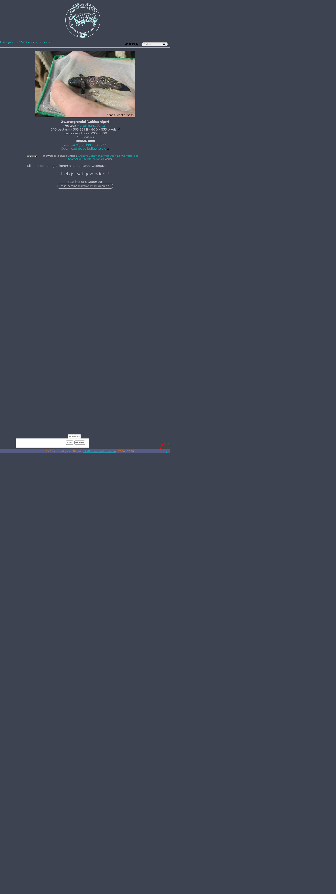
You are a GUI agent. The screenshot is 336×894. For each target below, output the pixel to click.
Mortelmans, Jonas (91, 126)
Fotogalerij (8, 42)
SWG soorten (29, 42)
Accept (69, 443)
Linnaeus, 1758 (85, 145)
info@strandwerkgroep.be (99, 451)
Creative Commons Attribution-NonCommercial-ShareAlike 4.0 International (103, 157)
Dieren (47, 42)
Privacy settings (74, 437)
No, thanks (79, 443)
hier (36, 166)
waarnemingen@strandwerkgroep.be (85, 185)
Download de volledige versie (83, 148)
